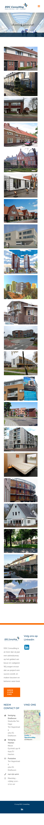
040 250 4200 (13, 774)
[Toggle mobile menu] (39, 6)
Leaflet (26, 735)
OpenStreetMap (29, 737)
